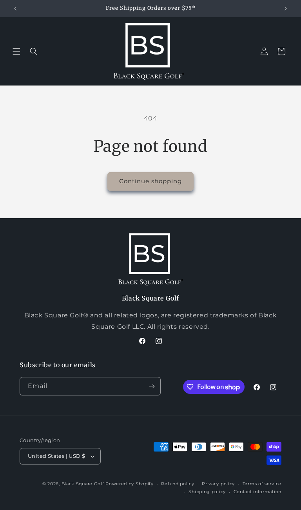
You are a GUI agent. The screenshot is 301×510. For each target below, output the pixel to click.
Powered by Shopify (129, 483)
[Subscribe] (151, 386)
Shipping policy (207, 491)
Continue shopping (150, 181)
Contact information (257, 491)
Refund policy (177, 483)
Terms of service (262, 483)
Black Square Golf (83, 483)
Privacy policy (218, 483)
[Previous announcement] (15, 8)
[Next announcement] (285, 8)
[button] (16, 51)
